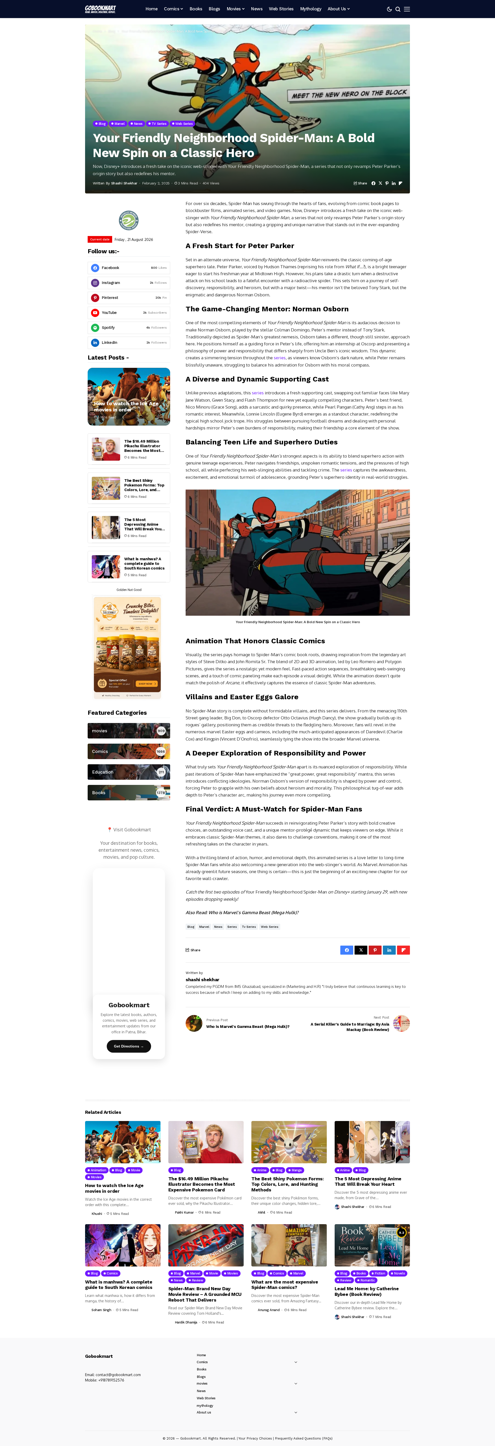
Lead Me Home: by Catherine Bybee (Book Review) (367, 1291)
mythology (205, 1406)
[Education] (129, 772)
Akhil (261, 1212)
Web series (269, 927)
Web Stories (206, 1398)
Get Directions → (129, 1046)
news (218, 927)
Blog (111, 31)
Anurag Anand (268, 1310)
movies (202, 1383)
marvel (204, 927)
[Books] (129, 792)
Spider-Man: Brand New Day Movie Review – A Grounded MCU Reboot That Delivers (205, 1294)
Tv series (249, 927)
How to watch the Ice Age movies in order (126, 406)
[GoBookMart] (100, 9)
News (201, 1391)
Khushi (97, 1214)
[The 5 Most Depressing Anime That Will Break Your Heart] (106, 527)
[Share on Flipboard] (400, 183)
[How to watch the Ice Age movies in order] (129, 397)
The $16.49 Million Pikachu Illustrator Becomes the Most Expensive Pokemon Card (143, 450)
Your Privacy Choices (255, 1438)
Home (97, 31)
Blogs (201, 1377)
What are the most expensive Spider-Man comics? (284, 1284)
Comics (202, 1362)
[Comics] (129, 751)
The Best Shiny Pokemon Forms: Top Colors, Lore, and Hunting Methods (144, 487)
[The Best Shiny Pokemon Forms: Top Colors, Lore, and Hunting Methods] (106, 488)
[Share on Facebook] (373, 183)
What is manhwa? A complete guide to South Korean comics (144, 564)
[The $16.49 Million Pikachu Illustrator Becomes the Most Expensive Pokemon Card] (106, 449)
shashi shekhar (124, 183)
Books (201, 1369)
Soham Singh (101, 1310)
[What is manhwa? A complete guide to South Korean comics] (106, 566)
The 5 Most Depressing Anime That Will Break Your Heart (143, 526)
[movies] (129, 730)
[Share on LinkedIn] (393, 183)
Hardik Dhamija (186, 1322)
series (280, 357)
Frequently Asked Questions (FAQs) (304, 1438)
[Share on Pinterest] (387, 183)
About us (204, 1412)
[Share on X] (380, 183)
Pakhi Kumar (184, 1212)
